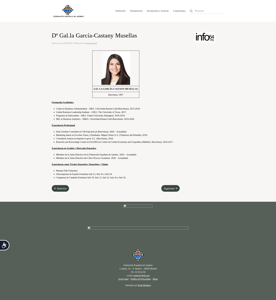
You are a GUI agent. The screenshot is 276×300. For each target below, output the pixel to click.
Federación (120, 11)
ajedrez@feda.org (141, 275)
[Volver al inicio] (68, 11)
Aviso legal (123, 279)
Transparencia (136, 11)
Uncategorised (91, 43)
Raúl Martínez (144, 285)
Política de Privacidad (140, 279)
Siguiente (169, 188)
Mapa (155, 279)
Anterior (62, 188)
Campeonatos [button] (179, 11)
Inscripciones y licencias (158, 11)
